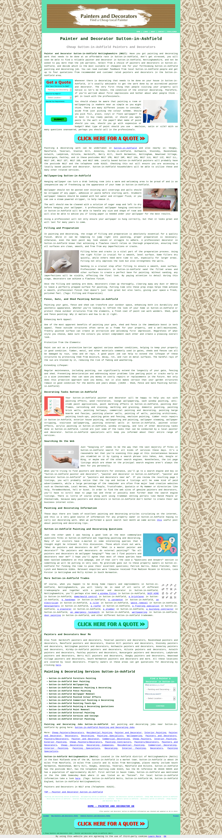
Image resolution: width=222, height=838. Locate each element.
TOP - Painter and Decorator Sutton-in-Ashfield (73, 792)
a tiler (94, 603)
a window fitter (107, 593)
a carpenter (115, 600)
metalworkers (52, 606)
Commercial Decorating (116, 739)
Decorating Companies (100, 745)
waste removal (139, 603)
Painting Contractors (118, 742)
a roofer (96, 606)
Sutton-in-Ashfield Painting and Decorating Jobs (105, 727)
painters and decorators (144, 63)
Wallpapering (134, 736)
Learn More (154, 836)
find (53, 640)
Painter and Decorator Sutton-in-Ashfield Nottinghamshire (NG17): (86, 53)
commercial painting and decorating (133, 410)
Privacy (176, 816)
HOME (138, 32)
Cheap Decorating (72, 745)
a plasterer (64, 609)
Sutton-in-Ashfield (125, 148)
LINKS (145, 32)
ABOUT (153, 32)
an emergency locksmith (85, 612)
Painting (49, 148)
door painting (52, 615)
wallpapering (139, 612)
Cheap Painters (142, 739)
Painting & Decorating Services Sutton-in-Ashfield (89, 672)
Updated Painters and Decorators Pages (95, 816)
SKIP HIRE (153, 593)
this (159, 520)
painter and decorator (99, 60)
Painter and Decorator (128, 732)
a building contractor (160, 609)
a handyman (68, 600)
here (58, 665)
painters (148, 160)
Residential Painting (99, 732)
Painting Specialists (110, 736)
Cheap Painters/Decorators (68, 732)
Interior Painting (155, 732)
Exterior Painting (55, 742)
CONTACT (161, 32)
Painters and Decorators (161, 736)
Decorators (71, 736)
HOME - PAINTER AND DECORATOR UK (111, 806)
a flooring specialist (145, 606)
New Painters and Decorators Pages (64, 816)
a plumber (109, 609)
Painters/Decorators (56, 739)
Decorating (87, 736)
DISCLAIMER (172, 32)
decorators (79, 662)
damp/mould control (85, 596)
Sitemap (46, 816)
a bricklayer (136, 596)
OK (165, 836)
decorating (163, 426)
